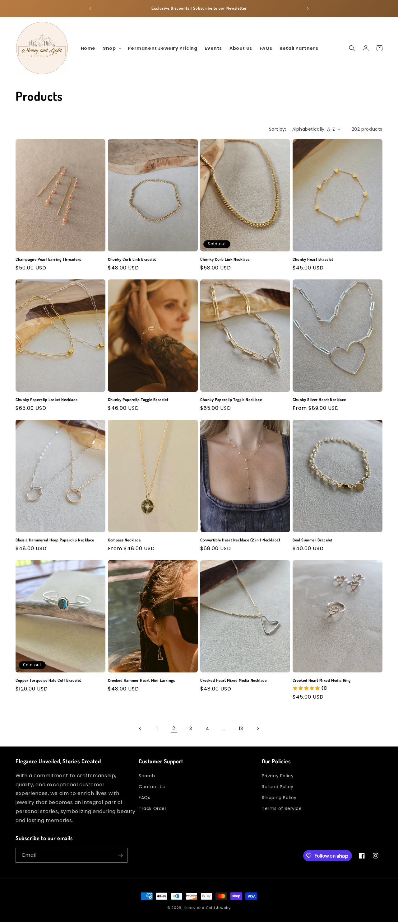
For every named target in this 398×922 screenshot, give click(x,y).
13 (241, 728)
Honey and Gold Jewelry (207, 907)
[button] (111, 48)
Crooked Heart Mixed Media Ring (322, 680)
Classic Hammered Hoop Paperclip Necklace (55, 539)
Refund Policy (278, 787)
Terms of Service (282, 808)
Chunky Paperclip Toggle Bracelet (138, 399)
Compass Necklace (124, 539)
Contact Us (152, 787)
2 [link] (173, 728)
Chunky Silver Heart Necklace (319, 399)
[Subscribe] (120, 855)
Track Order (153, 808)
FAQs (144, 797)
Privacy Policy (278, 776)
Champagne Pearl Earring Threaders (48, 259)
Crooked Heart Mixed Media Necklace (233, 680)
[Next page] (258, 728)
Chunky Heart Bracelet (313, 259)
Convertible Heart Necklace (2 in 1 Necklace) (240, 539)
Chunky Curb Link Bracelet (132, 259)
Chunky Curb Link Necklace (225, 259)
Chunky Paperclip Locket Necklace (46, 399)
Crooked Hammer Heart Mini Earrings (141, 680)
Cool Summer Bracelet (312, 539)
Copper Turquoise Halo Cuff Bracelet (48, 680)
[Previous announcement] (90, 8)
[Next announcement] (308, 8)
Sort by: (277, 129)
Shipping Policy (279, 797)
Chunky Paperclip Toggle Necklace (231, 399)
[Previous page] (140, 728)
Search (147, 776)
